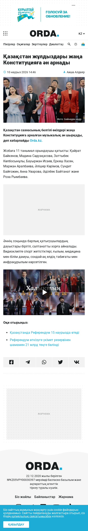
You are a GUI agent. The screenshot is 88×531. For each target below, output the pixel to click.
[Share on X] (60, 362)
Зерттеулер (39, 44)
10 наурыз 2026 (17, 72)
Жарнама (66, 497)
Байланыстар (44, 497)
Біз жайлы (23, 497)
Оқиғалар (23, 44)
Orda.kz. (36, 140)
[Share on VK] (77, 362)
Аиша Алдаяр (76, 72)
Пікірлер (9, 44)
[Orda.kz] (44, 472)
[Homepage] (44, 33)
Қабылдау (16, 524)
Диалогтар (56, 44)
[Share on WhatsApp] (44, 362)
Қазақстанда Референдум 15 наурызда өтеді (44, 332)
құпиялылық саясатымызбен (31, 516)
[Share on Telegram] (28, 362)
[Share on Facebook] (11, 362)
